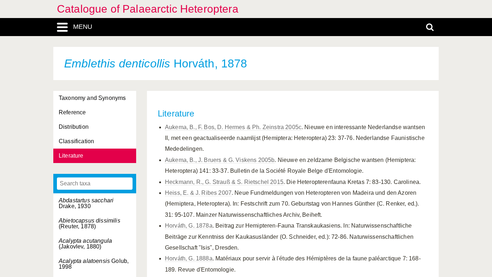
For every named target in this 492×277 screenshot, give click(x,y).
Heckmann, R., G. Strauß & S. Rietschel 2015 (224, 182)
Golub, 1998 (94, 264)
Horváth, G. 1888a (189, 258)
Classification (76, 141)
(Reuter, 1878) (89, 223)
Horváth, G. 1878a (189, 226)
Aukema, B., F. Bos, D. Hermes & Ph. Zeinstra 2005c (233, 127)
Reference (72, 112)
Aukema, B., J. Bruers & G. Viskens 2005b (219, 160)
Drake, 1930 (86, 203)
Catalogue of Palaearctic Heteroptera (147, 9)
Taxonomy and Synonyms (92, 98)
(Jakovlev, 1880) (85, 244)
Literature (71, 156)
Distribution (74, 127)
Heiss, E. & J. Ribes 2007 (198, 193)
